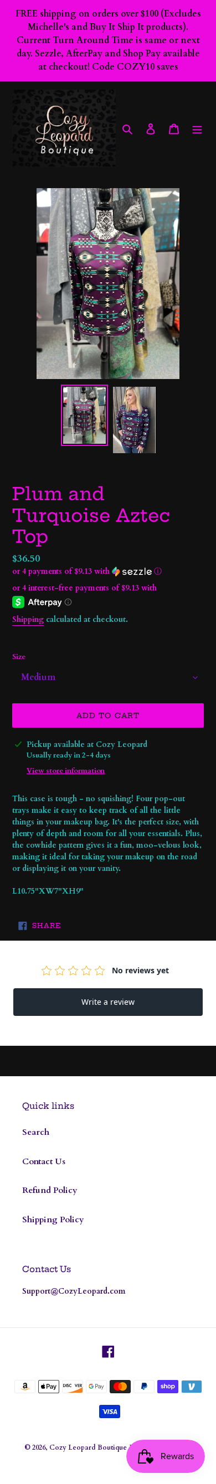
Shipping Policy (53, 1219)
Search (35, 1132)
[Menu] (197, 129)
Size (18, 657)
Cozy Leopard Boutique (88, 1447)
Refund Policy (50, 1190)
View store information (66, 771)
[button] (87, 571)
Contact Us (43, 1161)
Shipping (28, 619)
